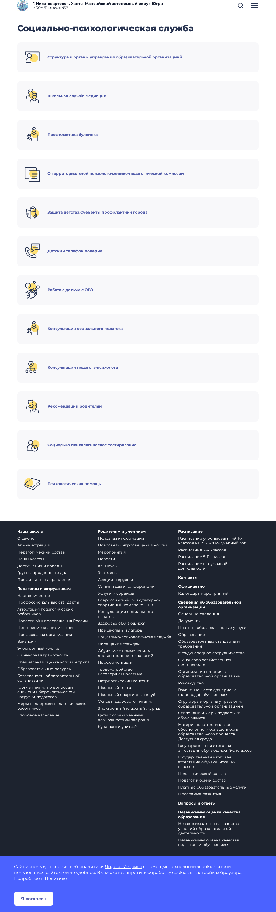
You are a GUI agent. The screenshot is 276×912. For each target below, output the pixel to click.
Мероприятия (112, 552)
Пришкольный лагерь (120, 630)
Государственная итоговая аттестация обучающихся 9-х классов (215, 748)
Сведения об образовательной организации (209, 605)
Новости (106, 558)
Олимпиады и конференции (126, 586)
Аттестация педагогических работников (45, 612)
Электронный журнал (39, 648)
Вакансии (26, 641)
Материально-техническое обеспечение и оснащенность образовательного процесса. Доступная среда (208, 731)
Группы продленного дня (42, 572)
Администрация (33, 545)
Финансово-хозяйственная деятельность (204, 662)
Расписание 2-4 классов (202, 550)
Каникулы (108, 565)
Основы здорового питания (125, 701)
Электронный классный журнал (129, 708)
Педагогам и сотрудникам (44, 588)
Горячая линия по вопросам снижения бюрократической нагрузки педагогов (46, 692)
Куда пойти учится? (117, 726)
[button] (240, 5)
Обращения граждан (119, 644)
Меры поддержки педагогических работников (51, 706)
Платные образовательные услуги (212, 627)
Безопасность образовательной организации (49, 678)
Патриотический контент (123, 680)
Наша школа (30, 531)
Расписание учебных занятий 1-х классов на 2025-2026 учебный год (212, 541)
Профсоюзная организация (44, 634)
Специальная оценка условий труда (53, 662)
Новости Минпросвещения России (52, 620)
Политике (56, 878)
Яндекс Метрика (123, 866)
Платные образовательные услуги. (212, 787)
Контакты (188, 577)
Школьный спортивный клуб (126, 694)
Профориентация (115, 662)
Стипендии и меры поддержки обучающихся (209, 715)
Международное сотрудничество (211, 652)
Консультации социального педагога (125, 614)
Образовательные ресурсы (44, 668)
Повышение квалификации (45, 627)
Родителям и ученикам (122, 531)
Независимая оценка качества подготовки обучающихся (208, 842)
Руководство (191, 683)
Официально (191, 586)
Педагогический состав (41, 552)
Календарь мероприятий (203, 593)
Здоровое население (38, 715)
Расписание (190, 531)
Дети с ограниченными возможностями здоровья (123, 717)
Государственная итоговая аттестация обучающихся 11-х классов (206, 762)
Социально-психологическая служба (134, 637)
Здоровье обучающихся (121, 623)
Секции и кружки (115, 579)
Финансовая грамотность (42, 655)
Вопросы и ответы (197, 803)
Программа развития (199, 794)
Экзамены (108, 572)
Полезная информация (121, 538)
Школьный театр (114, 687)
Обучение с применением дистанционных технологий (125, 653)
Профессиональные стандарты (48, 602)
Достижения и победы (39, 565)
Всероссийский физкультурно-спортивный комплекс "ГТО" (129, 602)
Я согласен (33, 898)
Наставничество (33, 595)
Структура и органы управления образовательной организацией (210, 704)
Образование (191, 634)
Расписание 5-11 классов (202, 556)
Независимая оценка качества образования (209, 814)
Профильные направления (44, 579)
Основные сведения (198, 613)
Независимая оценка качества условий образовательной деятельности (208, 828)
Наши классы (30, 558)
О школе (25, 538)
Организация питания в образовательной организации (209, 674)
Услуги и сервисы (116, 593)
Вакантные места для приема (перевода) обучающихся (207, 692)
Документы (189, 620)
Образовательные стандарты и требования (209, 644)
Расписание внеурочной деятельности (202, 566)
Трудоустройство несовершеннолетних (120, 672)
